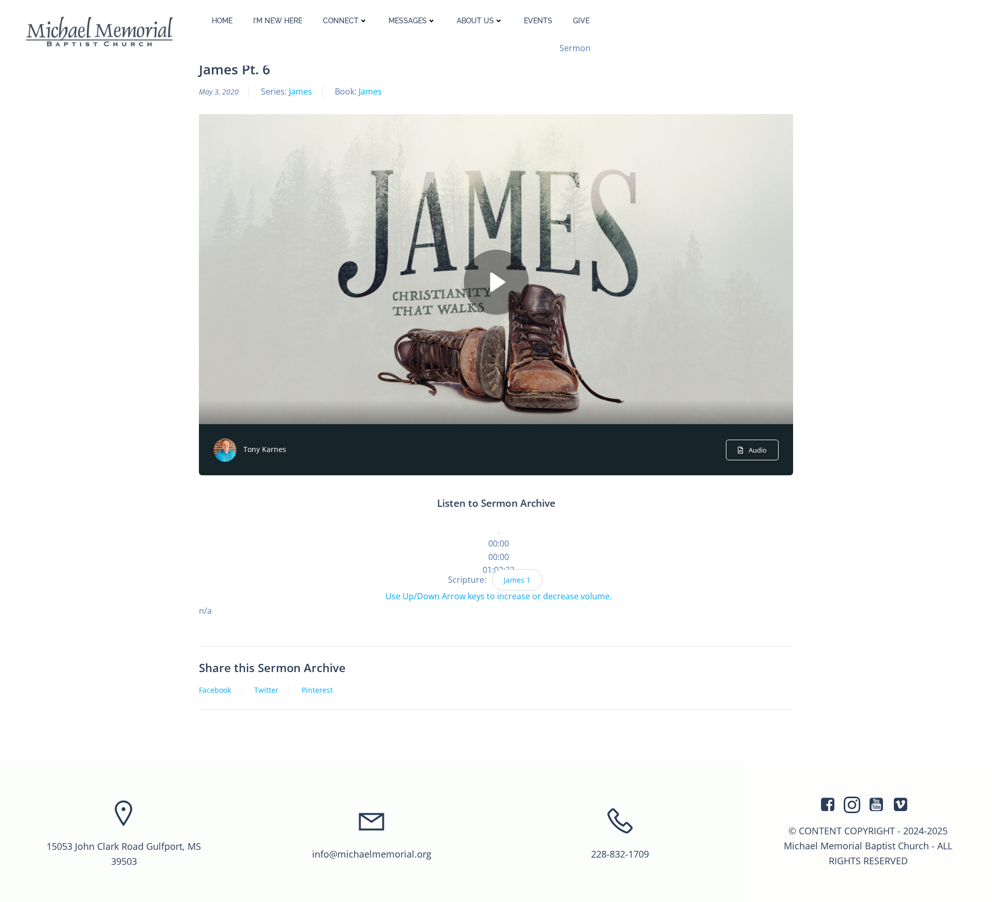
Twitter (266, 690)
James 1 (517, 580)
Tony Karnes (264, 449)
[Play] (499, 533)
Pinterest (317, 690)
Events (538, 21)
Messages (408, 21)
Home (222, 21)
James (300, 91)
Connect (341, 21)
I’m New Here (277, 21)
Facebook (215, 690)
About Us (475, 21)
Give (581, 21)
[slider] (498, 557)
